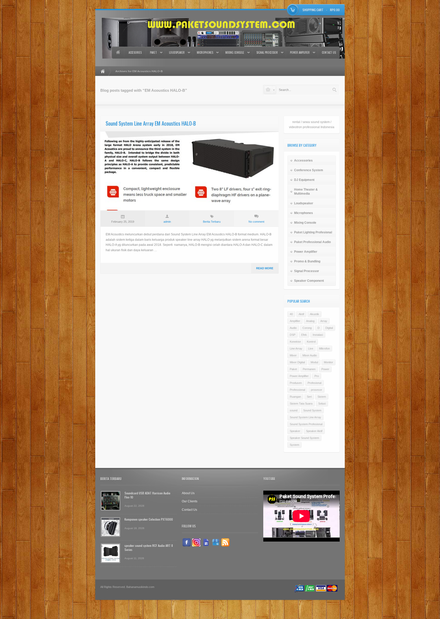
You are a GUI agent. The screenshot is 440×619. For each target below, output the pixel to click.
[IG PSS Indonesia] (196, 542)
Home (118, 53)
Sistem (322, 396)
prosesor (316, 389)
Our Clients (189, 501)
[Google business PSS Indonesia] (216, 542)
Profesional (314, 382)
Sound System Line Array (305, 417)
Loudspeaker (177, 52)
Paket (153, 52)
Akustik (314, 314)
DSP (292, 334)
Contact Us (329, 52)
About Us (188, 493)
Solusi (322, 403)
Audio (293, 327)
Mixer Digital (297, 362)
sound (293, 410)
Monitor (328, 362)
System (294, 444)
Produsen (296, 382)
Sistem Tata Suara (301, 403)
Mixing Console (234, 52)
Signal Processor (267, 52)
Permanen (309, 369)
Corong (307, 327)
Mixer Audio (309, 355)
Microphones (205, 52)
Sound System (312, 410)
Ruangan (295, 396)
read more (264, 268)
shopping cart (312, 10)
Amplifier (295, 320)
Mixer (293, 355)
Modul (314, 362)
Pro (316, 376)
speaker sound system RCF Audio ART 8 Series (149, 547)
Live (310, 348)
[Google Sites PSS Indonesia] (206, 542)
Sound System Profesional (306, 424)
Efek (304, 334)
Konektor (295, 341)
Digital (329, 327)
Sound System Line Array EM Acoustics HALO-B (151, 123)
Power (325, 369)
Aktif (301, 314)
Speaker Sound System (304, 437)
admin (167, 221)
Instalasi (318, 334)
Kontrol (311, 341)
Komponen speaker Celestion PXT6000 (149, 519)
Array (323, 320)
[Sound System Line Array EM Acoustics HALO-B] (189, 170)
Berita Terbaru (212, 221)
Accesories (135, 52)
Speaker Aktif (314, 431)
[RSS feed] (225, 542)
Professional (297, 389)
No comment (256, 221)
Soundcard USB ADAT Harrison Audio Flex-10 (147, 495)
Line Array (296, 348)
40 (291, 314)
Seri (309, 396)
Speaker (295, 431)
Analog (310, 320)
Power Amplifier (300, 52)
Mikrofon (324, 348)
